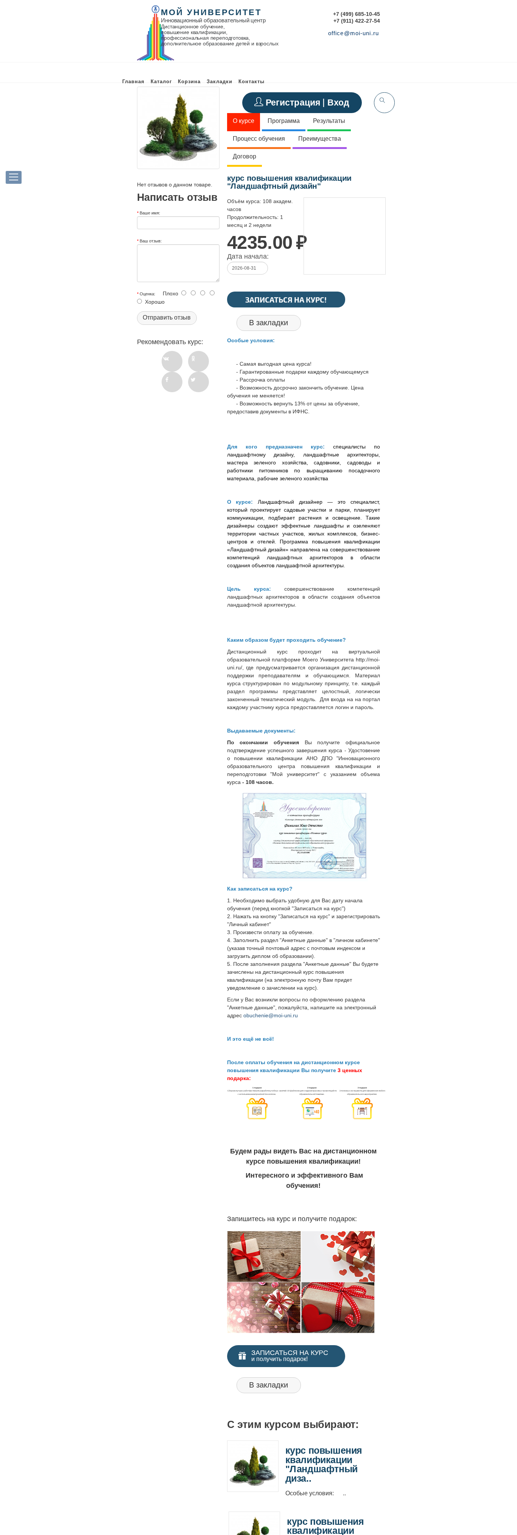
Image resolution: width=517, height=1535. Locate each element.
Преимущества (319, 138)
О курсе (243, 121)
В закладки (268, 322)
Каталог (161, 81)
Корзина (189, 81)
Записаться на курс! (286, 299)
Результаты (329, 121)
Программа (284, 121)
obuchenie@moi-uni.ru (270, 1015)
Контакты (251, 81)
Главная (133, 81)
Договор (244, 156)
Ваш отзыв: (151, 240)
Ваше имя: (150, 213)
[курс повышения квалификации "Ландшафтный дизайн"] (178, 128)
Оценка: (147, 293)
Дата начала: (248, 256)
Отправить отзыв (167, 317)
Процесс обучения (259, 138)
